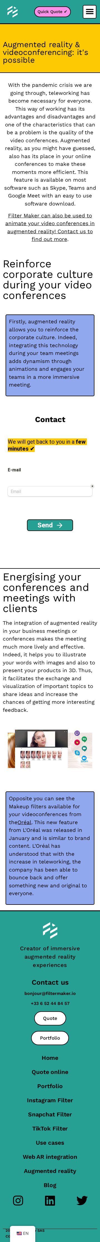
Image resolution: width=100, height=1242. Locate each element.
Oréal (24, 822)
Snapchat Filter (50, 1114)
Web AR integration (50, 1156)
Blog (50, 1185)
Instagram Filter (50, 1100)
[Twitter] (82, 1200)
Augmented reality (50, 1170)
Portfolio (50, 1086)
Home (50, 1057)
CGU (9, 1236)
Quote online (50, 1071)
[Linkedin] (50, 1200)
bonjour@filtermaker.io (50, 993)
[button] (89, 12)
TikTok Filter (50, 1128)
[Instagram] (18, 1200)
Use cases (50, 1142)
